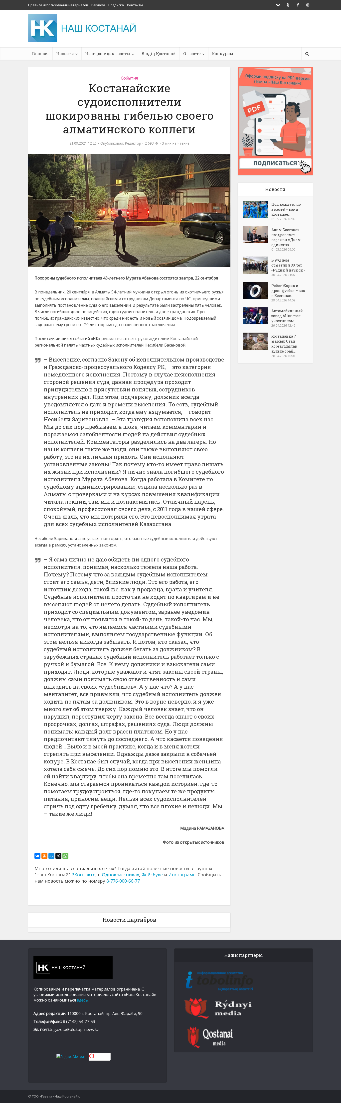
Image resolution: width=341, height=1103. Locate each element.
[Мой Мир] (51, 856)
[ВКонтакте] (37, 856)
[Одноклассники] (44, 856)
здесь (82, 1000)
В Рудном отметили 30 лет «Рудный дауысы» (288, 265)
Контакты (135, 5)
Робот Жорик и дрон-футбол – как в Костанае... (288, 290)
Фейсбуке (152, 875)
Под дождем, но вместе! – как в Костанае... (286, 209)
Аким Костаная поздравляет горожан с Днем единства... (286, 237)
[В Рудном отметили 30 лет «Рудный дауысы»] (257, 265)
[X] (58, 856)
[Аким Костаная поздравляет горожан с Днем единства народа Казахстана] (257, 234)
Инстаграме (181, 875)
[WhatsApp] (65, 856)
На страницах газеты (107, 53)
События (129, 78)
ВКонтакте (83, 875)
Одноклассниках (120, 875)
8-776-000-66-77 (123, 881)
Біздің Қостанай (159, 53)
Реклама (98, 5)
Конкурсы (222, 53)
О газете (192, 53)
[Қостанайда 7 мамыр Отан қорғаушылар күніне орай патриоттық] (257, 341)
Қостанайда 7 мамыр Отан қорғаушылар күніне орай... (284, 344)
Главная (40, 53)
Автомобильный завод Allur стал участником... (287, 315)
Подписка (116, 5)
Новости (65, 53)
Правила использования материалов (58, 5)
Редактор (133, 143)
